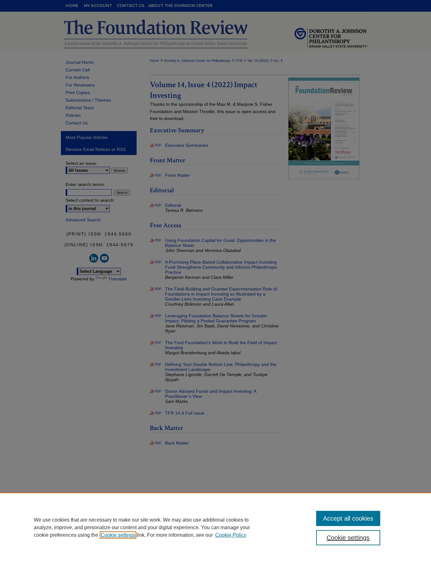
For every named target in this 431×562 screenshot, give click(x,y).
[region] (215, 527)
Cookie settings (118, 535)
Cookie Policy (230, 535)
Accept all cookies (348, 518)
